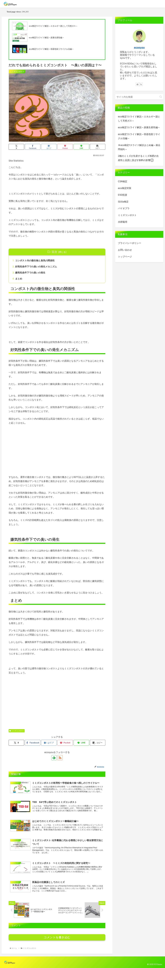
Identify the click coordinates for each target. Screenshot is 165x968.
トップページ (125, 256)
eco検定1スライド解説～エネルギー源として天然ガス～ (139, 118)
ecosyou (139, 47)
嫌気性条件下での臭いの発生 (30, 272)
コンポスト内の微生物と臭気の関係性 (35, 260)
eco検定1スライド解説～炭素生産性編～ (139, 127)
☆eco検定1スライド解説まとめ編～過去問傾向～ (139, 147)
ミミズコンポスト (17, 731)
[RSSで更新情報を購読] (60, 757)
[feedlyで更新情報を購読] (54, 757)
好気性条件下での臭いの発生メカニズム (36, 266)
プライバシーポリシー (129, 243)
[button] (97, 147)
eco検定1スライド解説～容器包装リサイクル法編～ (139, 136)
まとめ (18, 278)
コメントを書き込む (57, 937)
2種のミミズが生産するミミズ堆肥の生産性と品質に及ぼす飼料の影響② (138, 158)
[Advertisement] (57, 446)
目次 (54, 251)
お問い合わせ (125, 250)
